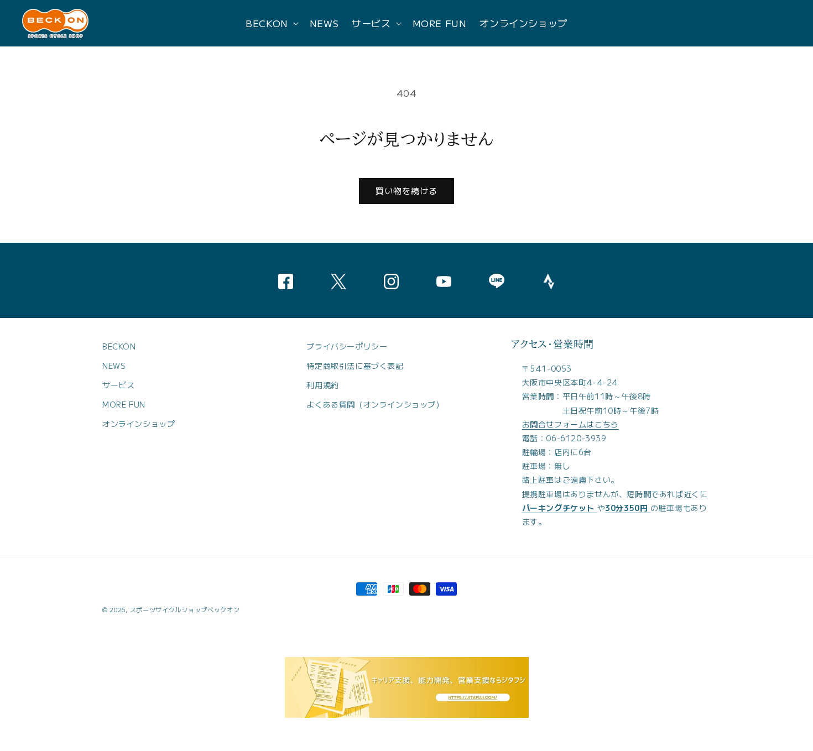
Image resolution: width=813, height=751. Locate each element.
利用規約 (322, 384)
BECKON (119, 346)
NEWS (114, 365)
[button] (271, 23)
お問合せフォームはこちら (570, 424)
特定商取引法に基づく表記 (354, 365)
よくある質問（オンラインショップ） (375, 404)
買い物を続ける (406, 190)
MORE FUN (123, 404)
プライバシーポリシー (346, 346)
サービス (118, 384)
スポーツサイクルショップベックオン (185, 609)
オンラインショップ (138, 424)
